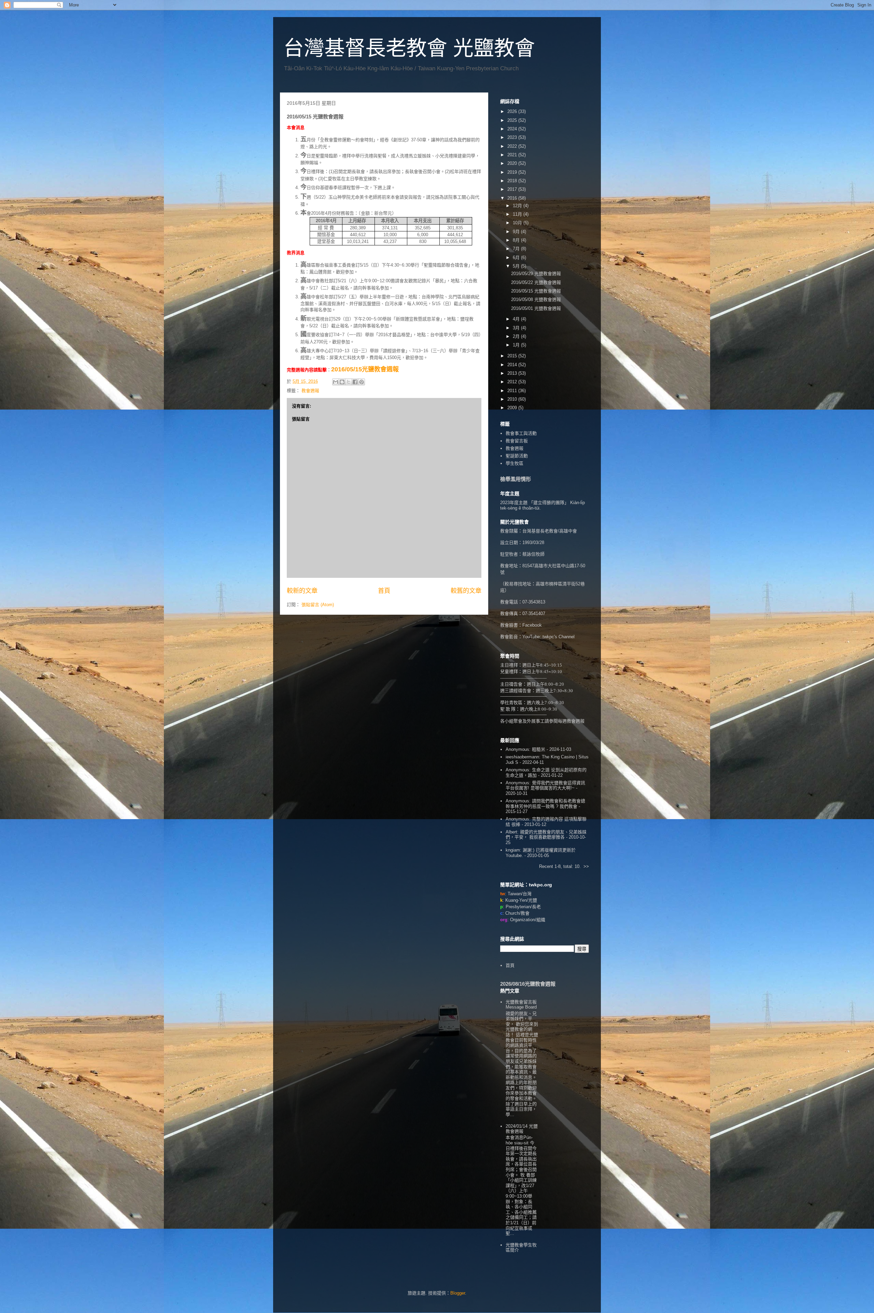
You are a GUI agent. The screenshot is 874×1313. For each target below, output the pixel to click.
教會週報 (310, 390)
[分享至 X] (348, 382)
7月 (517, 248)
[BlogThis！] (342, 382)
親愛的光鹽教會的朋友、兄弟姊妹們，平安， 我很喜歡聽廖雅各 (546, 834)
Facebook (532, 625)
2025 (512, 120)
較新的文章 (302, 590)
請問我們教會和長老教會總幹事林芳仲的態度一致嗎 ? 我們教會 (545, 803)
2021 (512, 154)
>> (586, 866)
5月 (517, 266)
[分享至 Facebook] (355, 382)
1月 (517, 344)
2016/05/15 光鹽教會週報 (536, 291)
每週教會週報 (571, 721)
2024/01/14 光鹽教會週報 (522, 1129)
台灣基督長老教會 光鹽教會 (409, 48)
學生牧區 (514, 463)
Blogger (457, 1293)
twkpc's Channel (558, 636)
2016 (512, 198)
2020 (512, 163)
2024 (512, 128)
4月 (517, 319)
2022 (512, 146)
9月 (517, 231)
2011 (512, 390)
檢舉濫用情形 (515, 479)
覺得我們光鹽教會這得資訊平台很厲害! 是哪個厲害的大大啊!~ (545, 785)
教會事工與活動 (521, 433)
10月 (518, 222)
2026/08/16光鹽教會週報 (527, 984)
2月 (517, 336)
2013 (512, 373)
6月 (517, 257)
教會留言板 (517, 440)
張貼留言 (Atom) (317, 604)
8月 (517, 240)
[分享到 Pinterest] (361, 382)
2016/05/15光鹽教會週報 (365, 369)
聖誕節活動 (517, 455)
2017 (512, 189)
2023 (512, 137)
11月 (518, 214)
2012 (512, 381)
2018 (512, 180)
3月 (517, 327)
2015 (512, 355)
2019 (512, 172)
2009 (512, 407)
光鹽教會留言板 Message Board (521, 1004)
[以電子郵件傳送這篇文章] (335, 382)
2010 (512, 399)
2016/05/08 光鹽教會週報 (536, 299)
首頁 (384, 590)
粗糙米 (538, 749)
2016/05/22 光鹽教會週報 (536, 282)
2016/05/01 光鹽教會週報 (536, 308)
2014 (512, 364)
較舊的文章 (466, 590)
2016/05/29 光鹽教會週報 (536, 273)
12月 (518, 205)
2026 (512, 111)
